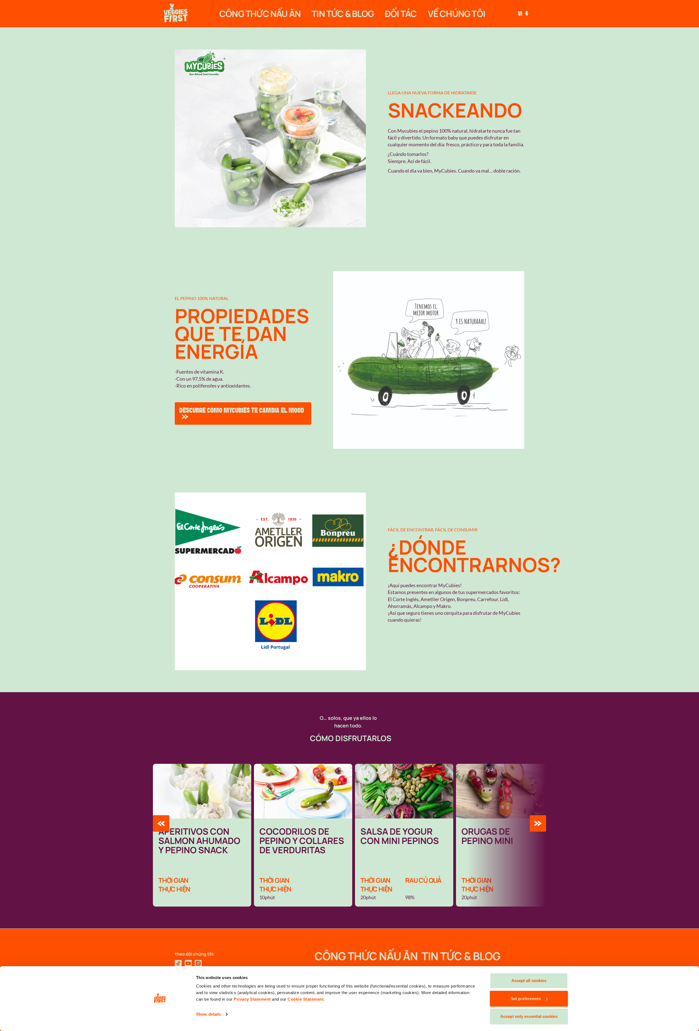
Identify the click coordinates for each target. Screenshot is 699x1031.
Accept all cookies (529, 980)
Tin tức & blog (343, 14)
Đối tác (401, 14)
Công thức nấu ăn (260, 14)
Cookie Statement (306, 999)
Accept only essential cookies (529, 1016)
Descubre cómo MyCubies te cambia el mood (241, 410)
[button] (161, 823)
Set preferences (526, 998)
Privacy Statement (252, 999)
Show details (208, 1014)
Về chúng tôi (456, 14)
